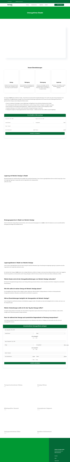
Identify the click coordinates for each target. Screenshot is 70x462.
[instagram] (61, 1)
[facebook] (58, 1)
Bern (5, 386)
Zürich (38, 386)
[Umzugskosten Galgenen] (51, 399)
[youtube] (63, 1)
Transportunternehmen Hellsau (13, 385)
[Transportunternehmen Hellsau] (18, 376)
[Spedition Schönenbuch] (51, 423)
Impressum (57, 460)
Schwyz (38, 409)
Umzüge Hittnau (42, 385)
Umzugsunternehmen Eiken (12, 431)
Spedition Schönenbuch (44, 431)
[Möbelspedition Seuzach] (18, 399)
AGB (55, 458)
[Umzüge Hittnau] (51, 376)
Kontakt (56, 455)
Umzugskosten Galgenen (44, 408)
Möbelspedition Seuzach (11, 408)
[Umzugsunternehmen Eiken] (18, 423)
